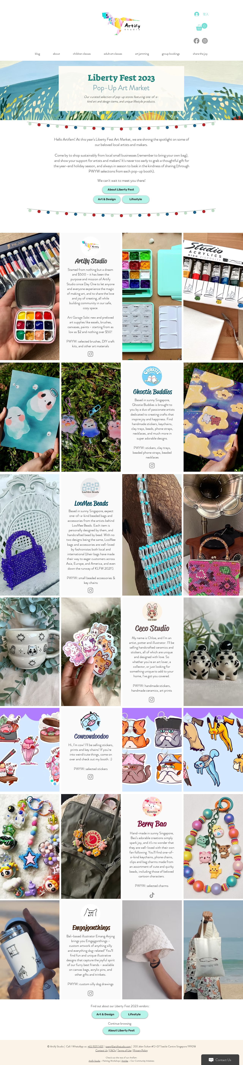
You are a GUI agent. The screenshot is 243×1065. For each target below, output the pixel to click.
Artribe (125, 1061)
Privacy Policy (140, 1050)
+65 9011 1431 (95, 1046)
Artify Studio (94, 1061)
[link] (201, 27)
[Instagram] (205, 41)
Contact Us (101, 1050)
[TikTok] (152, 895)
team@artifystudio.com (118, 1046)
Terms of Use (125, 1050)
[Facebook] (196, 41)
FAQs (112, 1050)
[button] (56, 53)
